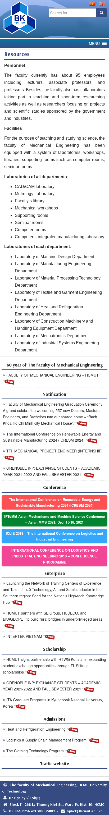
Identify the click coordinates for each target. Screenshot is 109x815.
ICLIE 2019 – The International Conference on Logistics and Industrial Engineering (54, 536)
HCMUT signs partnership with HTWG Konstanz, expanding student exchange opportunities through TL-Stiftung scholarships (54, 666)
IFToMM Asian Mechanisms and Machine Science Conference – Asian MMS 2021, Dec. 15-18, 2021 (54, 519)
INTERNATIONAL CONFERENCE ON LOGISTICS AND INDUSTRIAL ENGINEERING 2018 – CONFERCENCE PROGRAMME (54, 556)
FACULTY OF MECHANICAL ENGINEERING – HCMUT (52, 375)
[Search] (101, 12)
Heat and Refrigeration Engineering (36, 729)
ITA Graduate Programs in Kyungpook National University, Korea (53, 703)
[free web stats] (54, 772)
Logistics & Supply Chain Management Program (47, 740)
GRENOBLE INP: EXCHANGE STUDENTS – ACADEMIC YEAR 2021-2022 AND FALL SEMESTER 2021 (52, 471)
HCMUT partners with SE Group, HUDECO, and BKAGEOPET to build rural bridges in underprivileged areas (52, 616)
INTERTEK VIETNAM (24, 636)
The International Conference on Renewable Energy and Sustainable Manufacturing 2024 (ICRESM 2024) (52, 437)
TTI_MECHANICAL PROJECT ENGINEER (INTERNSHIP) (54, 451)
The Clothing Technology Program (35, 750)
